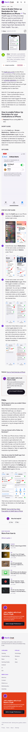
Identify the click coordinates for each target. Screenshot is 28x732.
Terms (7, 727)
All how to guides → (7, 538)
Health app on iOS (9, 72)
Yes (12, 522)
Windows (17, 656)
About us (4, 677)
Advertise (4, 689)
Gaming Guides (6, 662)
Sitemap (17, 727)
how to (4, 6)
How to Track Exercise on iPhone (16, 372)
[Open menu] (17, 2)
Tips (11, 6)
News (3, 659)
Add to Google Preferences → (15, 392)
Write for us (4, 683)
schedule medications (10, 80)
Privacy (3, 727)
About (12, 727)
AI (2, 667)
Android (4, 665)
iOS (8, 6)
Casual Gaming (5, 656)
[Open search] (21, 2)
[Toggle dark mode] (24, 2)
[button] (10, 232)
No (18, 522)
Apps (16, 662)
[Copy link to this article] (25, 31)
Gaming (4, 653)
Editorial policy (5, 686)
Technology (18, 653)
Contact (4, 680)
